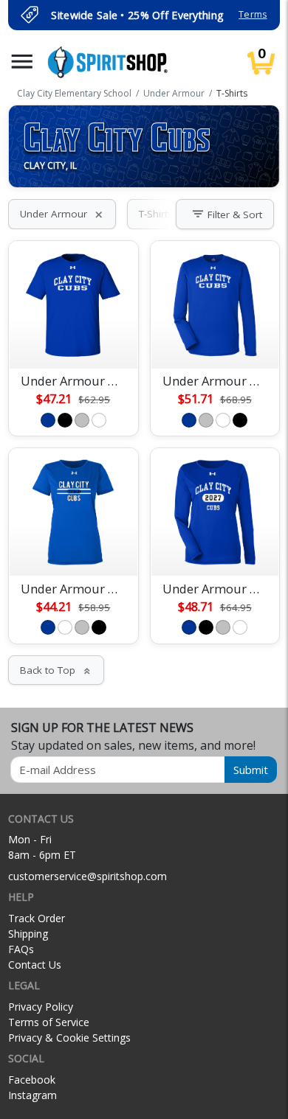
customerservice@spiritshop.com (87, 876)
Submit (250, 769)
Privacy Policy (40, 1007)
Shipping (28, 934)
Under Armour (62, 213)
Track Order (36, 918)
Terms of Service (48, 1022)
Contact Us (34, 965)
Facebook (31, 1080)
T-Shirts (164, 213)
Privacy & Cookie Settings (69, 1038)
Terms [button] (253, 14)
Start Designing (73, 339)
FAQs (21, 949)
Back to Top (56, 670)
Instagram (32, 1095)
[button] (22, 61)
